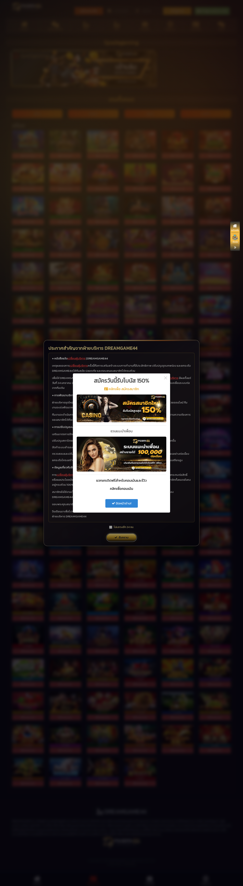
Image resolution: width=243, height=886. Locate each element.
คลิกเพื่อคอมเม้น (121, 488)
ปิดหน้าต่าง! (123, 503)
